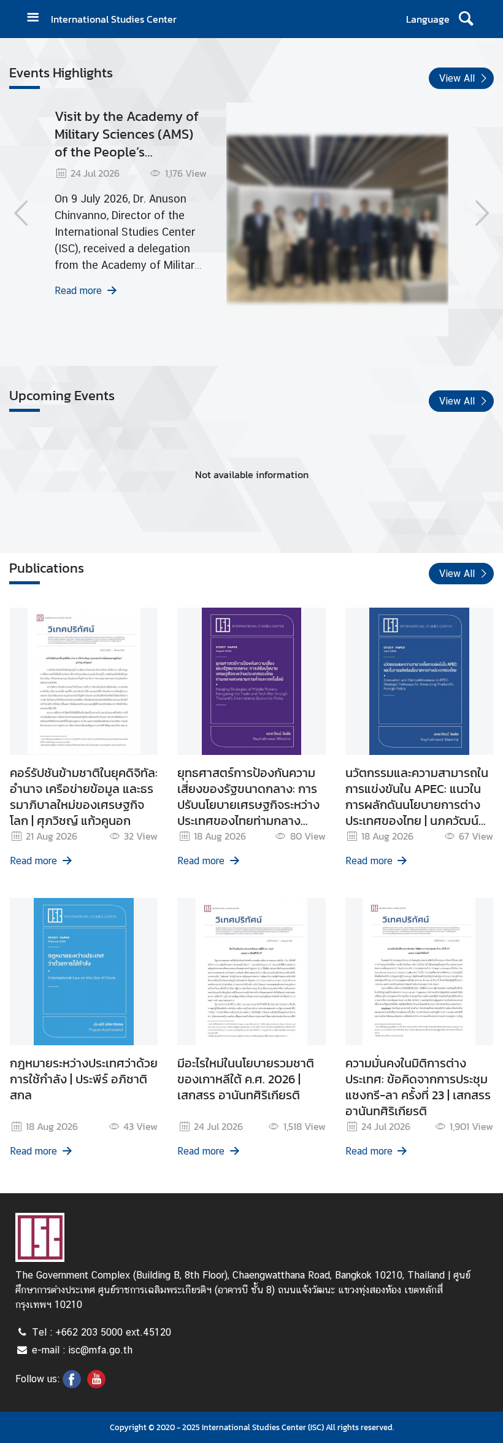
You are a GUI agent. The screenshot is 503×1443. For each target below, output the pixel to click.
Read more (78, 290)
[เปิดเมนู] (37, 19)
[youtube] (96, 1384)
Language (428, 19)
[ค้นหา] (466, 19)
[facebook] (72, 1384)
